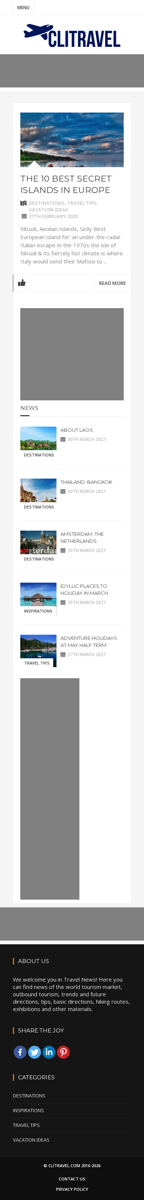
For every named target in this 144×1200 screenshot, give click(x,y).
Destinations (47, 203)
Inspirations (38, 611)
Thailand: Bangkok (86, 482)
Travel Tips (82, 203)
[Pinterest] (63, 1052)
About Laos (77, 430)
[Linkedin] (48, 1052)
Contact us (72, 1179)
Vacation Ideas (48, 209)
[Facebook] (20, 1052)
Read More (112, 283)
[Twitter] (34, 1052)
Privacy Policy (72, 1189)
